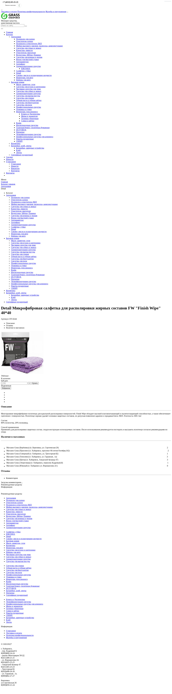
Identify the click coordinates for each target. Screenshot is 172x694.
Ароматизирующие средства (28, 66)
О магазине (11, 162)
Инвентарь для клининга (27, 112)
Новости (9, 159)
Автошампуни (22, 62)
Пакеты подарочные (25, 139)
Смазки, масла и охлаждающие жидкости (34, 75)
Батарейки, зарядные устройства (30, 148)
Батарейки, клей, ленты (21, 146)
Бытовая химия (17, 82)
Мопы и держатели (29, 116)
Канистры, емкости (24, 50)
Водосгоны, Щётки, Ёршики (28, 55)
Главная (9, 32)
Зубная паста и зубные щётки (28, 100)
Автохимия (16, 37)
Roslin (18, 123)
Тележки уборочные (30, 118)
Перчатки (20, 132)
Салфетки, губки (23, 71)
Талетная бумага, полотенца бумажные (33, 128)
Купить (35, 383)
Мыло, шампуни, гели (25, 84)
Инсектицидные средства (27, 125)
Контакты (15, 171)
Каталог (9, 34)
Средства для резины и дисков (29, 57)
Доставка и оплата (9, 11)
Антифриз (20, 64)
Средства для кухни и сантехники (30, 87)
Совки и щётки (27, 121)
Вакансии (15, 168)
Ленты (19, 152)
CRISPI (19, 141)
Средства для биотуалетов (27, 103)
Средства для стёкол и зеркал (28, 91)
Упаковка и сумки (24, 109)
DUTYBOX (21, 130)
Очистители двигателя (26, 53)
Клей (18, 150)
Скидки (9, 157)
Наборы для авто (23, 80)
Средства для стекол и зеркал (28, 48)
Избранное (6, 388)
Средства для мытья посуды (28, 96)
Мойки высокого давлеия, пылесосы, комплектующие (39, 46)
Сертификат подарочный (22, 155)
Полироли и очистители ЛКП (29, 44)
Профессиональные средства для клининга (34, 137)
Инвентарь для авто (24, 78)
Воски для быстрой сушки (27, 59)
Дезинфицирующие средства (28, 134)
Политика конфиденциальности (31, 11)
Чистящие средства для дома (28, 89)
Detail (18, 73)
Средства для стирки (25, 98)
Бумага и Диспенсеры (30, 114)
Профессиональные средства (28, 107)
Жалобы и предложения (55, 11)
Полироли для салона (25, 39)
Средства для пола (24, 105)
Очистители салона (24, 41)
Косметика (15, 143)
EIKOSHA (25, 68)
